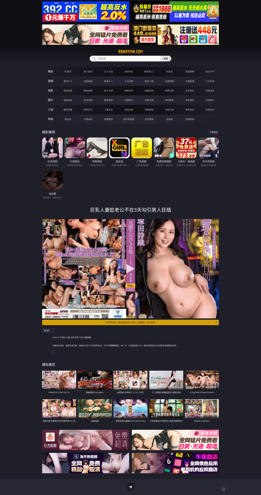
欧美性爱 (128, 90)
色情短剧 (189, 119)
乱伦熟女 (189, 90)
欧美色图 (108, 100)
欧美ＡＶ (108, 81)
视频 (50, 81)
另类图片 (210, 100)
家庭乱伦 (88, 109)
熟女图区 (189, 100)
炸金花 (169, 71)
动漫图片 (128, 100)
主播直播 (189, 81)
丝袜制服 (169, 81)
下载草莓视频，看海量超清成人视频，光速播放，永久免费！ (130, 322)
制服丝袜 (149, 90)
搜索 (166, 58)
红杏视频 (149, 119)
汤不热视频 (128, 119)
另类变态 (210, 90)
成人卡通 (108, 90)
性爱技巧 (210, 109)
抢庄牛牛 (210, 71)
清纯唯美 (169, 100)
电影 (50, 90)
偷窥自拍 (67, 100)
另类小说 (169, 109)
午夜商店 (88, 119)
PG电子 (68, 71)
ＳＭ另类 (210, 81)
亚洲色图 (88, 100)
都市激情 (67, 109)
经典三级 (169, 90)
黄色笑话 (189, 109)
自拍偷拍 (88, 81)
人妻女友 (108, 109)
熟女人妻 (149, 81)
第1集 (46, 330)
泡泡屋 (169, 119)
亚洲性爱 (67, 90)
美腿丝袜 (149, 100)
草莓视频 (108, 119)
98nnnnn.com (130, 51)
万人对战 (108, 71)
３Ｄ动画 (128, 81)
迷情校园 (149, 109)
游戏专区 (128, 71)
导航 (50, 119)
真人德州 (88, 71)
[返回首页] (223, 489)
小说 (50, 109)
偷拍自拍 (88, 90)
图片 (50, 100)
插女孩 (68, 119)
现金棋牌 (189, 71)
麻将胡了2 (149, 71)
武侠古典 (128, 109)
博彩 (50, 71)
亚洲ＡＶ (67, 81)
